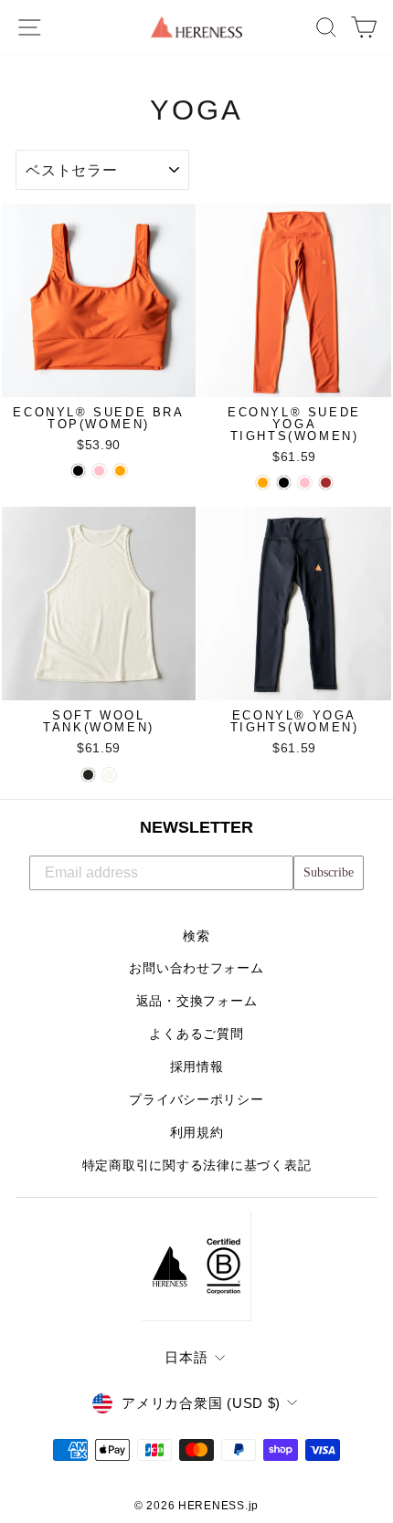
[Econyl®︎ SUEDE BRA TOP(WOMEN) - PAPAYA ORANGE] (120, 471)
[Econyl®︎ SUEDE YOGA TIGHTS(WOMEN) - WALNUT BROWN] (326, 482)
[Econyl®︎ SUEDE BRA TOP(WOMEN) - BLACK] (78, 471)
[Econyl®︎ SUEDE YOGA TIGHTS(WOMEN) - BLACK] (284, 482)
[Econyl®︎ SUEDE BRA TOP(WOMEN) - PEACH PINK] (99, 471)
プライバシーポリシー (196, 1100)
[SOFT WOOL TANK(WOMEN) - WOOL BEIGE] (109, 775)
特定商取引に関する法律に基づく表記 (197, 1165)
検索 (196, 936)
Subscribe (328, 872)
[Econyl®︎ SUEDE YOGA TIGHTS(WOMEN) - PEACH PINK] (305, 482)
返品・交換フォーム (197, 1001)
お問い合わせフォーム (196, 968)
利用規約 (197, 1133)
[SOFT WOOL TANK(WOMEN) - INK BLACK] (88, 775)
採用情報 (197, 1067)
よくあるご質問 (196, 1034)
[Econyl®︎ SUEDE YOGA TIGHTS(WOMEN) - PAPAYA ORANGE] (263, 482)
